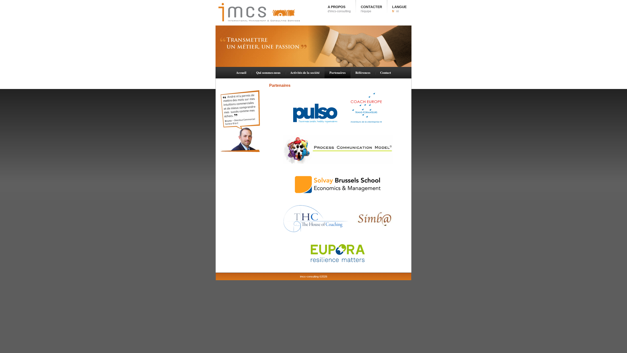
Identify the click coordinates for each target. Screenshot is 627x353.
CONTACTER (371, 9)
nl (397, 11)
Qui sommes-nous (268, 72)
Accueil (241, 72)
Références (362, 72)
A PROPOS (339, 9)
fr (393, 11)
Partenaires (337, 72)
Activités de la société (305, 72)
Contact (385, 72)
